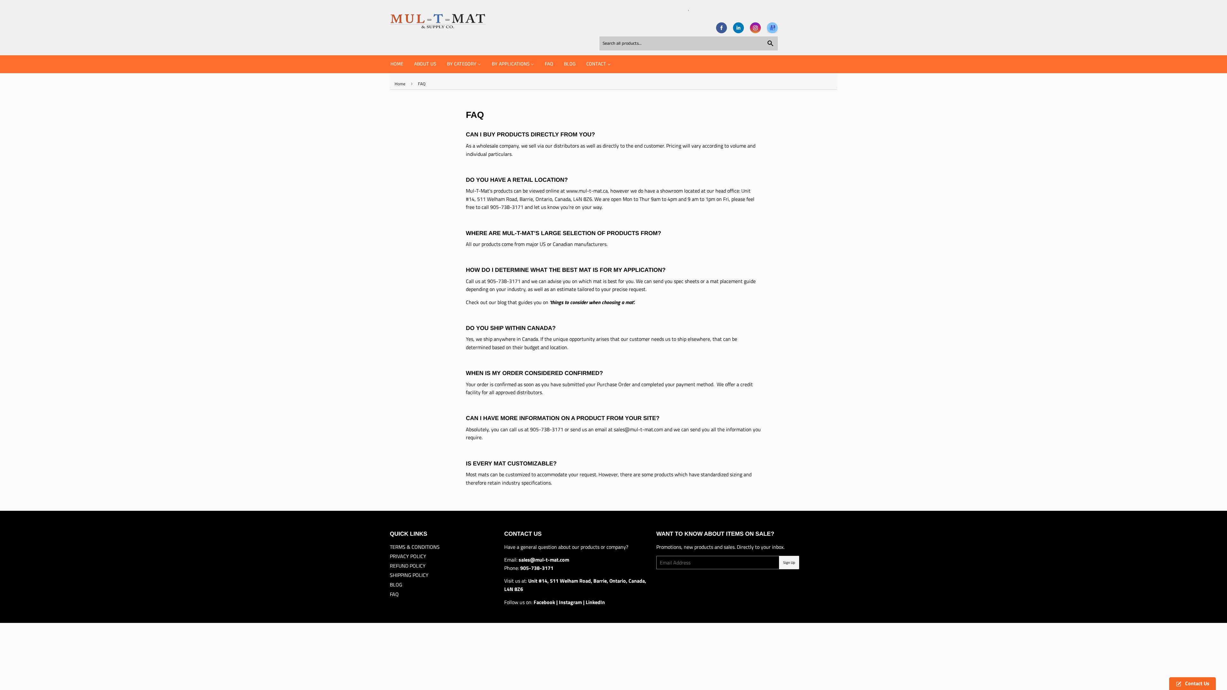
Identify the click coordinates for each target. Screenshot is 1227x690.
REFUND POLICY (408, 566)
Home (400, 83)
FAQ (394, 594)
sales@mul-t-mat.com (638, 429)
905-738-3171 (506, 207)
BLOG (396, 584)
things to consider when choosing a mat (592, 302)
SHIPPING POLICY (409, 575)
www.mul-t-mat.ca (587, 191)
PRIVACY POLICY (408, 556)
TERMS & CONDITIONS (415, 547)
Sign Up (789, 562)
